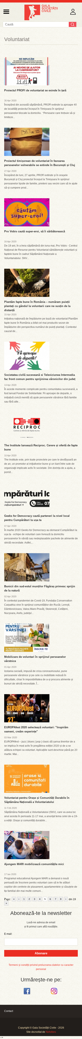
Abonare (41, 953)
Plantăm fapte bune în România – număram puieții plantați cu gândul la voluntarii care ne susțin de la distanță (37, 306)
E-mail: (8, 933)
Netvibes (51, 1031)
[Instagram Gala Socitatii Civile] (54, 994)
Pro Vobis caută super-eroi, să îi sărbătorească (34, 231)
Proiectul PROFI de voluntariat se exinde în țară (35, 90)
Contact (8, 1011)
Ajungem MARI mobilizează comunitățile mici (34, 864)
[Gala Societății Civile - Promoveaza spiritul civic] (41, 19)
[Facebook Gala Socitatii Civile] (27, 994)
